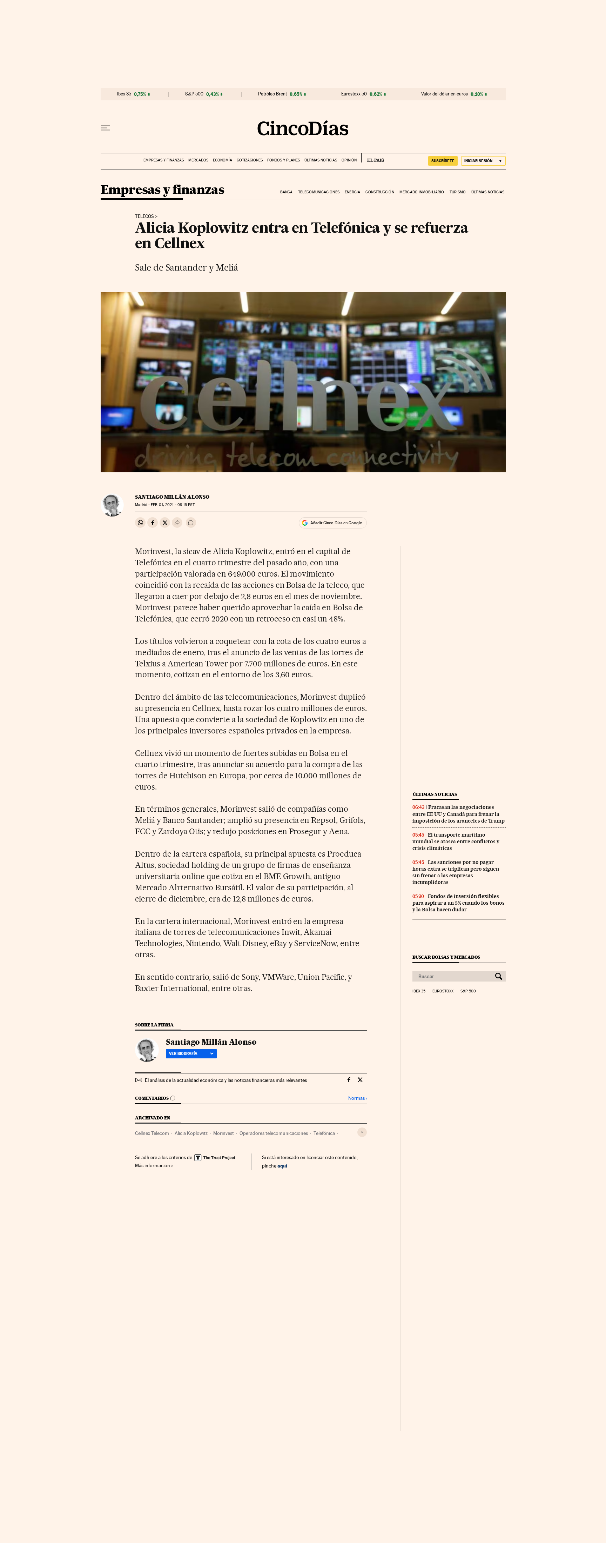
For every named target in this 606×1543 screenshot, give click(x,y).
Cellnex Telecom (152, 1133)
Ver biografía (183, 1053)
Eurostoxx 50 (354, 94)
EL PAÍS (372, 157)
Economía (222, 160)
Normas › (357, 1098)
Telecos (144, 216)
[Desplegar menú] (105, 128)
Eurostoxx (442, 991)
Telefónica (324, 1133)
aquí (282, 1166)
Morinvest (223, 1133)
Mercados (198, 160)
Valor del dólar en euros (444, 94)
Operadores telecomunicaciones (274, 1133)
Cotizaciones (250, 160)
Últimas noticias (320, 160)
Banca (286, 192)
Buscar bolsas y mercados (446, 957)
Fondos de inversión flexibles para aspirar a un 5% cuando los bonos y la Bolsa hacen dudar (458, 903)
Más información (152, 1165)
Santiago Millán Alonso (172, 497)
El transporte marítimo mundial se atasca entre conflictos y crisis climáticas (455, 841)
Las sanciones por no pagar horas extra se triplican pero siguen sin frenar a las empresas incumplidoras (455, 872)
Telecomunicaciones (318, 192)
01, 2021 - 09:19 (172, 505)
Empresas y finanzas (163, 160)
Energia (352, 192)
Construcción (379, 192)
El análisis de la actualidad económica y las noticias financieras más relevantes (226, 1080)
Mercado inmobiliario (421, 192)
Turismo (458, 192)
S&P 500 (194, 94)
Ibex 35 (124, 94)
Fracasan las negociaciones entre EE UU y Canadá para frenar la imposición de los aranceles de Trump (458, 814)
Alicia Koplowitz (191, 1133)
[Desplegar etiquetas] (362, 1132)
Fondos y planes (283, 160)
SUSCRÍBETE (442, 160)
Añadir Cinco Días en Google (336, 522)
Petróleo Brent (272, 94)
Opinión (349, 160)
